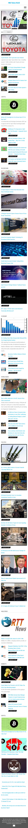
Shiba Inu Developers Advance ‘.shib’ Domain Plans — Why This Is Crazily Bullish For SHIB (16, 140)
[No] (26, 822)
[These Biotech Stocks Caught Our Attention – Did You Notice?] (3, 369)
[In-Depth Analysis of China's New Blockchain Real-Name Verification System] (14, 177)
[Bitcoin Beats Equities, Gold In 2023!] (4, 75)
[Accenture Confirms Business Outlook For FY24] (3, 354)
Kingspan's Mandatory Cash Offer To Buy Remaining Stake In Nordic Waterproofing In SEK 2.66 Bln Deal (17, 648)
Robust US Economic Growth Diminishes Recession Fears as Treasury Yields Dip (17, 706)
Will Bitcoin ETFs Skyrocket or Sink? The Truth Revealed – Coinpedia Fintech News (17, 131)
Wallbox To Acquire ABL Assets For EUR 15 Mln (12, 638)
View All (8, 32)
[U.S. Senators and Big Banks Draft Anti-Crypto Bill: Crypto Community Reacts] (4, 160)
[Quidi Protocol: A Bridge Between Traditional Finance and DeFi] (14, 272)
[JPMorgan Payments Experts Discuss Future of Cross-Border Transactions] (14, 201)
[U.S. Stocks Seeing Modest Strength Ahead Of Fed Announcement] (4, 68)
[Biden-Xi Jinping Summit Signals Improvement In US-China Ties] (14, 564)
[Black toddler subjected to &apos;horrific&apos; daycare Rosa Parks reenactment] (14, 386)
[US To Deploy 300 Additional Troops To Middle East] (14, 592)
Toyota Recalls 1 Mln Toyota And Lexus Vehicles (7, 24)
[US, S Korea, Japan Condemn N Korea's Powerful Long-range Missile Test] (14, 453)
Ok (14, 825)
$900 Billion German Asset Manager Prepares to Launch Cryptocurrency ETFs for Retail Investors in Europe (16, 697)
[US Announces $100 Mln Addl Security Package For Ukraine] (14, 536)
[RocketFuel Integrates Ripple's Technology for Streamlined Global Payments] (14, 225)
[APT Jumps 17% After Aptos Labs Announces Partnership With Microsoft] (14, 296)
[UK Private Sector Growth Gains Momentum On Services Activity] (3, 362)
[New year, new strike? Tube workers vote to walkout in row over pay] (3, 424)
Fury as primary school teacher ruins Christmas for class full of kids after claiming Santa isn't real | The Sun (16, 433)
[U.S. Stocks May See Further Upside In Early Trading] (4, 88)
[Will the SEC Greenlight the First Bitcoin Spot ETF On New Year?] (14, 105)
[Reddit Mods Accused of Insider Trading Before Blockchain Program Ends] (14, 249)
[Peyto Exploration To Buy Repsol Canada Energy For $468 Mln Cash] (3, 656)
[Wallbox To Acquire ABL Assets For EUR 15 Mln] (14, 623)
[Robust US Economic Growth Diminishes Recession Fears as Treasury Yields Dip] (3, 705)
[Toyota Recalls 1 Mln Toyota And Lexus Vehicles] (14, 19)
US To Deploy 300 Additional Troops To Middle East (13, 606)
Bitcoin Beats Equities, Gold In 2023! (16, 74)
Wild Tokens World (14, 3)
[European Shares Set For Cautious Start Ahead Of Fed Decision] (4, 81)
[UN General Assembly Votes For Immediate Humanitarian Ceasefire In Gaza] (14, 481)
